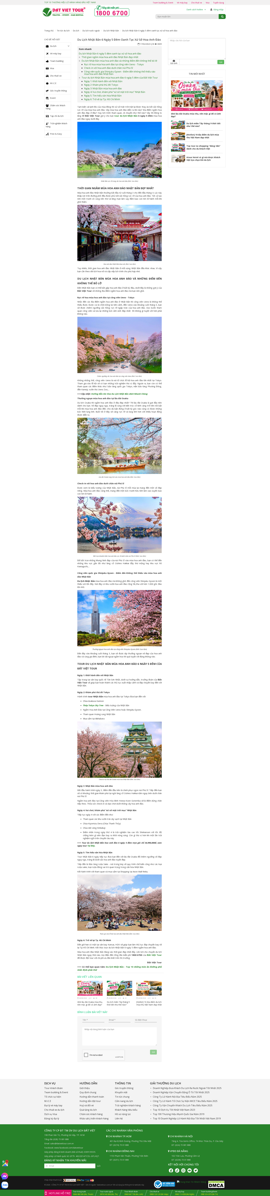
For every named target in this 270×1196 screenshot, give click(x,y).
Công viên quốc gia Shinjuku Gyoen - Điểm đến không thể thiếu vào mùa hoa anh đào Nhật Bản (119, 73)
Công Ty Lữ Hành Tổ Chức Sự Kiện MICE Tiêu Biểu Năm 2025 (185, 1101)
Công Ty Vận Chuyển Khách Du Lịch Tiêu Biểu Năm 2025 (182, 1105)
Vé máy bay (182, 2)
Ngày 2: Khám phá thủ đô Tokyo (101, 84)
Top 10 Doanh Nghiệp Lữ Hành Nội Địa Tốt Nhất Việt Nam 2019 (187, 1118)
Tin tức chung (122, 1096)
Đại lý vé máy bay (53, 1105)
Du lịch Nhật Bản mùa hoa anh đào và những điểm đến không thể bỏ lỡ (119, 60)
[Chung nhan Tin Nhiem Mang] (191, 1181)
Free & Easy (56, 133)
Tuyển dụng (218, 2)
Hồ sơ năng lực (123, 1114)
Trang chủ (49, 30)
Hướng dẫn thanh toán (92, 1096)
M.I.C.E (53, 83)
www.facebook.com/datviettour (68, 1147)
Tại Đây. (91, 845)
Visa (207, 2)
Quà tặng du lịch (88, 1109)
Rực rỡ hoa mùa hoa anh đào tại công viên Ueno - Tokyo (114, 64)
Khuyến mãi (121, 1092)
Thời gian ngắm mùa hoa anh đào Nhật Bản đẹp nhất (110, 57)
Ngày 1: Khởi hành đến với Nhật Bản (103, 81)
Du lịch (76, 30)
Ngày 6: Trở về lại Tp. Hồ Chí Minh (102, 99)
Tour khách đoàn (53, 1088)
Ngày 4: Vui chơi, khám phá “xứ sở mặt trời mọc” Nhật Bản (115, 92)
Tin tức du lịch (63, 30)
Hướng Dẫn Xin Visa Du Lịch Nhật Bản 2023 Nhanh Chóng (119, 393)
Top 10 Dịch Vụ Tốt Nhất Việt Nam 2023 (174, 1109)
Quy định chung (88, 1092)
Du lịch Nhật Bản (111, 30)
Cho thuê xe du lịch (54, 1109)
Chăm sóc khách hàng (55, 107)
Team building (57, 60)
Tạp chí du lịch (57, 115)
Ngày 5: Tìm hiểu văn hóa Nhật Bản (103, 95)
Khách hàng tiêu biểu (126, 1109)
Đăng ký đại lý (51, 1118)
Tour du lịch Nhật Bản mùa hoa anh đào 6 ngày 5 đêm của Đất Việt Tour (120, 77)
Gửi (98, 1166)
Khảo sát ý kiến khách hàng (94, 1118)
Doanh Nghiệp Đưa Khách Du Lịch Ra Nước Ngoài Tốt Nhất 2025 (187, 1088)
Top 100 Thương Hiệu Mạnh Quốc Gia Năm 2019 (178, 1114)
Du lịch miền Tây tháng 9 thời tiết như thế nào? (118, 1003)
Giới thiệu (85, 1088)
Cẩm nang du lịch (124, 1101)
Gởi (153, 1052)
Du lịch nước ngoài (91, 30)
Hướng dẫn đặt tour (90, 1101)
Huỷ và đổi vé (87, 1105)
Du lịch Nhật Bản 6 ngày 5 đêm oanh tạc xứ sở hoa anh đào (110, 53)
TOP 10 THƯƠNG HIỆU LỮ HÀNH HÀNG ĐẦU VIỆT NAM (70, 2)
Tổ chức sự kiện (52, 1096)
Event (53, 97)
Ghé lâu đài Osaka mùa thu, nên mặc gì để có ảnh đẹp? (90, 1003)
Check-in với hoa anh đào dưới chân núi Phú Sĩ (108, 67)
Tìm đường (5, 1169)
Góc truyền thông (58, 90)
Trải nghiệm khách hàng (56, 125)
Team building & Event (163, 2)
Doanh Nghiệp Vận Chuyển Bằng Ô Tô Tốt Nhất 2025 (181, 1092)
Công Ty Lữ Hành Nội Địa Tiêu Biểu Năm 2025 (177, 1096)
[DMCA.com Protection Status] (216, 1184)
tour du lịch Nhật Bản (126, 115)
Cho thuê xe (196, 2)
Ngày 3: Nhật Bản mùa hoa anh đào (103, 88)
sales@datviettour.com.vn (62, 1143)
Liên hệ (119, 1118)
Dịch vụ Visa (50, 1114)
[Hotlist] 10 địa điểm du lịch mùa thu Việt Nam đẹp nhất (149, 1003)
